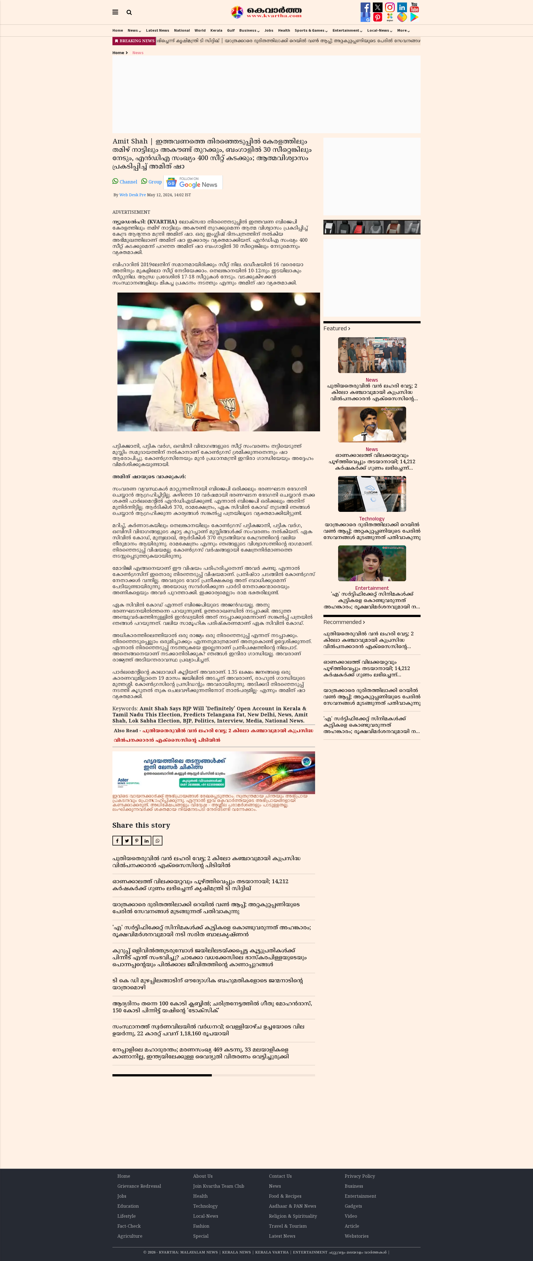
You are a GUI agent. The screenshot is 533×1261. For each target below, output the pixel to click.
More (402, 30)
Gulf (231, 30)
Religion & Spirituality (293, 1216)
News (133, 30)
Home (117, 30)
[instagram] (390, 7)
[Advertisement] (266, 94)
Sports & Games (310, 30)
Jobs (269, 30)
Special (200, 1236)
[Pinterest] (378, 17)
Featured (335, 328)
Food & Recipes (285, 1196)
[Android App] (414, 17)
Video (351, 1216)
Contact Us (280, 1176)
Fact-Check (129, 1226)
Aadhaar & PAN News (292, 1206)
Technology (205, 1206)
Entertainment (346, 30)
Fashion (201, 1226)
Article (352, 1226)
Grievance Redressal (139, 1186)
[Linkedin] (403, 7)
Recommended (342, 622)
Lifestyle (126, 1216)
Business (248, 30)
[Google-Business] (366, 17)
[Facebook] (366, 7)
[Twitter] (378, 7)
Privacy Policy (360, 1176)
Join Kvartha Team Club (218, 1186)
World (200, 30)
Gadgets (353, 1206)
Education (128, 1206)
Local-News (378, 30)
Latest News (157, 30)
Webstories (357, 1236)
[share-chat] (403, 17)
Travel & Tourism (288, 1226)
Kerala (216, 30)
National (182, 30)
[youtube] (414, 7)
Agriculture (129, 1236)
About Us (203, 1176)
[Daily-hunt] (390, 17)
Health (284, 30)
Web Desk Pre (132, 195)
